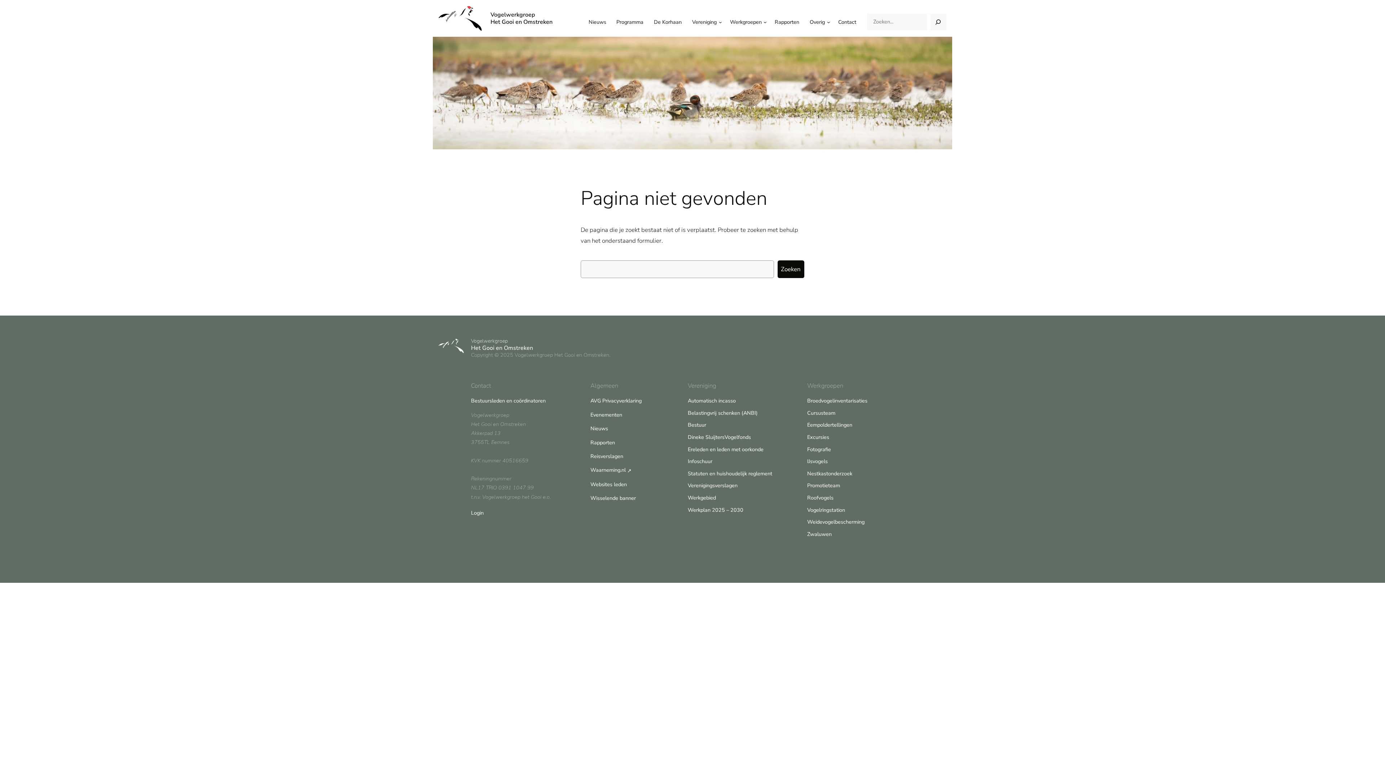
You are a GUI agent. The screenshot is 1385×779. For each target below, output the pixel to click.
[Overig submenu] (828, 22)
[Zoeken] (938, 22)
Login (477, 512)
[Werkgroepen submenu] (765, 22)
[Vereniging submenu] (720, 22)
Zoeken (791, 269)
